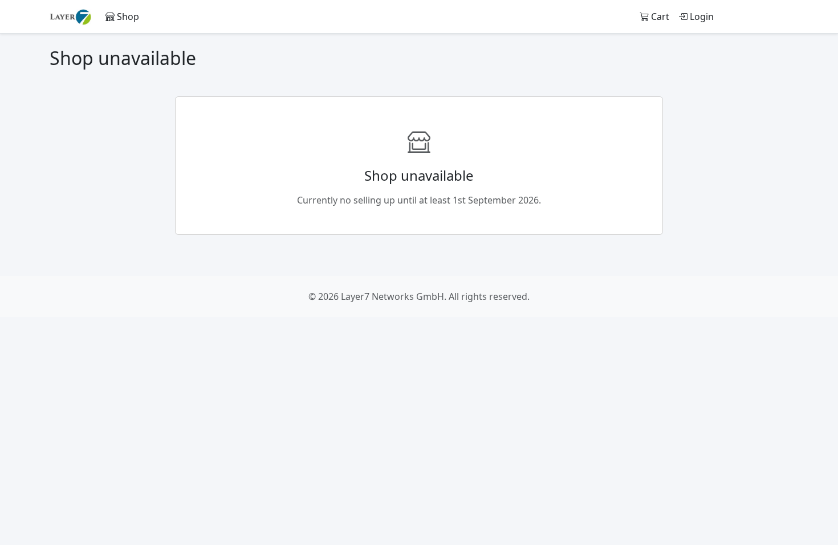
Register (760, 16)
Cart (659, 16)
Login (701, 16)
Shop (127, 16)
